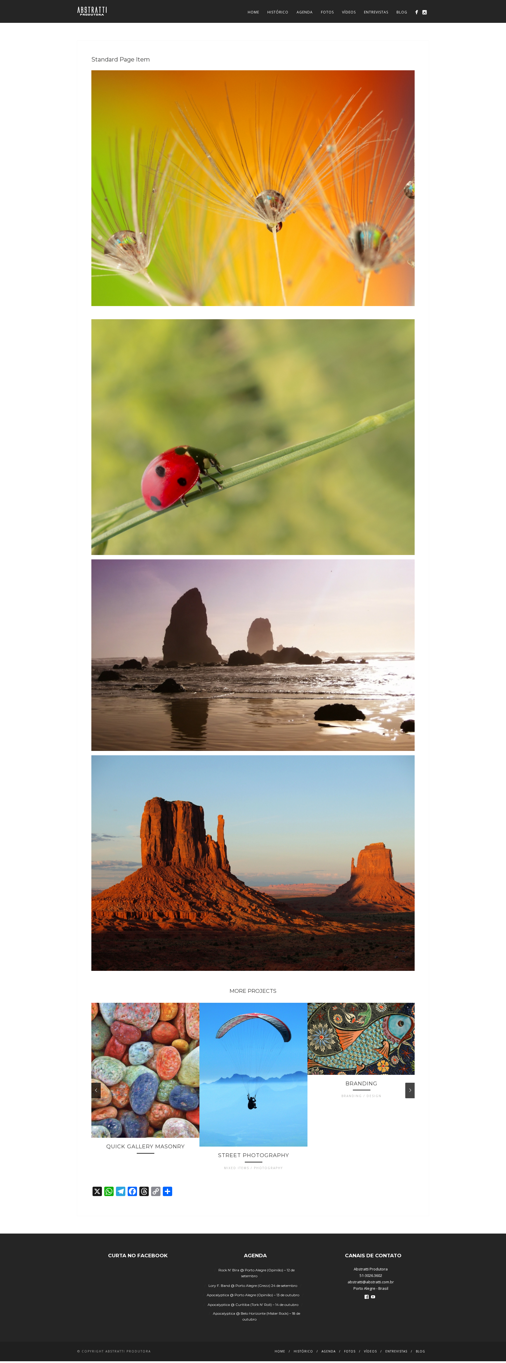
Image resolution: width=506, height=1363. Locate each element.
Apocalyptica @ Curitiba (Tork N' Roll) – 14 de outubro (253, 1304)
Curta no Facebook (137, 1255)
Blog (401, 12)
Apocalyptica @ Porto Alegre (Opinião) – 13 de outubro (253, 1295)
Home (253, 12)
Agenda (305, 12)
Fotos (327, 12)
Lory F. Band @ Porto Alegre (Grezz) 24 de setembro (252, 1285)
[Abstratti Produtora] (416, 12)
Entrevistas (376, 12)
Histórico (277, 12)
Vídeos (349, 12)
